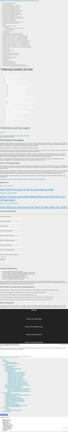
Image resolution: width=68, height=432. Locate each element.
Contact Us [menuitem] (5, 407)
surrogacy (21, 143)
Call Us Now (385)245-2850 (7, 356)
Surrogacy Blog (6, 48)
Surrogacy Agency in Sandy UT (17, 90)
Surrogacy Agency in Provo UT (17, 93)
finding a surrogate (17, 179)
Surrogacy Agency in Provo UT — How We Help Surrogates (15, 39)
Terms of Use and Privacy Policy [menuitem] (13, 410)
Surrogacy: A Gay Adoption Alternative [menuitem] (14, 401)
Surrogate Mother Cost (7, 58)
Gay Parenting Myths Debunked (9, 20)
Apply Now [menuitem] (5, 361)
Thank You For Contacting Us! (9, 63)
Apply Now (6, 73)
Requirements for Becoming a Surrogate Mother (13, 34)
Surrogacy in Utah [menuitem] (9, 371)
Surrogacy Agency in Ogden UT (17, 88)
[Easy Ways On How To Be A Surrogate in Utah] (34, 185)
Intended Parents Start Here (18, 0)
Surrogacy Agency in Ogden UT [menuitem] (16, 376)
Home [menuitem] (4, 359)
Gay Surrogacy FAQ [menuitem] (10, 402)
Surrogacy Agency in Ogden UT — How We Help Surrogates (15, 36)
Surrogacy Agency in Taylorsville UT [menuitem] (17, 372)
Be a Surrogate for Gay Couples (9, 3)
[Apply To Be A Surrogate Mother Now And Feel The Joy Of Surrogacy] (34, 193)
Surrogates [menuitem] (5, 365)
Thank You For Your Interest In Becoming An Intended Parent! (15, 65)
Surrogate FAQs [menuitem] (9, 367)
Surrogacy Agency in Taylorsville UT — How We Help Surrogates (16, 44)
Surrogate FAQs (6, 55)
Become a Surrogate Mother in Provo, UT (11, 9)
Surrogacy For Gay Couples (8, 50)
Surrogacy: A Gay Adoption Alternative (11, 54)
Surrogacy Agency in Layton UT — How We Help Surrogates (15, 35)
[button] (4, 415)
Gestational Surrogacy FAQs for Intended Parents (13, 21)
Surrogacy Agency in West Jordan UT (19, 92)
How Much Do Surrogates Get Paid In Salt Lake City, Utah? (33, 207)
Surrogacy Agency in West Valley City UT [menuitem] (18, 382)
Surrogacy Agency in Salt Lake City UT (19, 96)
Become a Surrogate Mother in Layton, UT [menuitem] (18, 390)
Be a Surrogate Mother (7, 4)
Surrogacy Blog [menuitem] (6, 411)
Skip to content (4, 413)
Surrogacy (13, 135)
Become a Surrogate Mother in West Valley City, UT (13, 18)
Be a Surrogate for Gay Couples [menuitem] (13, 386)
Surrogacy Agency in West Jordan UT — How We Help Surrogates (16, 45)
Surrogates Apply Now (7, 60)
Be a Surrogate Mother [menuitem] (11, 370)
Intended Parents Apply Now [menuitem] (12, 363)
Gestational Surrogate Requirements (10, 23)
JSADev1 (2, 135)
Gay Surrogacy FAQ (9, 29)
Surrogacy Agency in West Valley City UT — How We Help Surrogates (17, 47)
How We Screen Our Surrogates (9, 25)
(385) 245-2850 (35, 0)
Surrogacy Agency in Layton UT (17, 86)
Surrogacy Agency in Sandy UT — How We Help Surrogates (15, 41)
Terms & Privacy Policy (5, 265)
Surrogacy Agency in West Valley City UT (20, 95)
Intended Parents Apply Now (9, 30)
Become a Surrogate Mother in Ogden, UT (12, 6)
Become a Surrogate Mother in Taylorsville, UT (13, 14)
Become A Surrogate (5, 0)
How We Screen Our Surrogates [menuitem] (13, 397)
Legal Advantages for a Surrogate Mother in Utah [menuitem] (17, 385)
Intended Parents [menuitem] (7, 392)
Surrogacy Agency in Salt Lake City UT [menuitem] (17, 383)
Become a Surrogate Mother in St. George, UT (12, 13)
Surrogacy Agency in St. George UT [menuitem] (17, 375)
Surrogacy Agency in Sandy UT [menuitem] (15, 377)
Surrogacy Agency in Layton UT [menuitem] (16, 373)
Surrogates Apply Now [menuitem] (11, 362)
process (20, 175)
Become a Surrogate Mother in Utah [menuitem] (14, 387)
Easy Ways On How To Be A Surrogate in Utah (27, 189)
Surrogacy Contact (6, 49)
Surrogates (5, 59)
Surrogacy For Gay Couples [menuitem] (12, 403)
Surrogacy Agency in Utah (6, 357)
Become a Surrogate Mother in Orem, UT (11, 8)
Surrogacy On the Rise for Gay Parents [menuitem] (14, 400)
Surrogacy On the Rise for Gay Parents (11, 53)
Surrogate (19, 135)
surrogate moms (31, 179)
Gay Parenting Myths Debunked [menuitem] (13, 406)
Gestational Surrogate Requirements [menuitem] (14, 398)
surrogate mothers (40, 179)
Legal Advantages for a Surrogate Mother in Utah (13, 33)
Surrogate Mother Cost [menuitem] (11, 396)
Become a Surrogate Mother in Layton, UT (11, 5)
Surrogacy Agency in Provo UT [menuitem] (15, 381)
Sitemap (16, 356)
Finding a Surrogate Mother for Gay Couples (14, 28)
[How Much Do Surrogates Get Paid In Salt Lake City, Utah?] (34, 203)
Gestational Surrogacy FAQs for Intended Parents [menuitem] (17, 395)
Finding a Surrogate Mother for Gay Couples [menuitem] (16, 405)
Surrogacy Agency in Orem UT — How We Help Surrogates (15, 38)
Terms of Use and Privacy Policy (9, 62)
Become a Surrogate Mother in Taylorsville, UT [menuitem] (19, 388)
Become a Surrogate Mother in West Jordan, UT (13, 16)
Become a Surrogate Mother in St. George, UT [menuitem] (19, 391)
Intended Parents (6, 26)
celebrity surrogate (7, 179)
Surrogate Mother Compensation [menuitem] (13, 368)
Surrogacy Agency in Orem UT (17, 91)
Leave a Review (6, 31)
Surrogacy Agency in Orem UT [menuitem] (15, 378)
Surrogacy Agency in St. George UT (18, 87)
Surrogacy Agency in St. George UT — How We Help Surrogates (16, 43)
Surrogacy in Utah (6, 52)
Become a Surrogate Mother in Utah (10, 15)
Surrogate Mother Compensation (9, 57)
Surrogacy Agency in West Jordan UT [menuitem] (17, 380)
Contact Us (6, 120)
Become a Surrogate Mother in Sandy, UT (11, 11)
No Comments (25, 135)
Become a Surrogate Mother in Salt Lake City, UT (13, 10)
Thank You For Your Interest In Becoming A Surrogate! (14, 64)
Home (4, 24)
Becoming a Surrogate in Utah (9, 19)
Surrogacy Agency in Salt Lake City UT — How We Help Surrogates (17, 40)
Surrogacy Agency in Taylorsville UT (19, 85)
